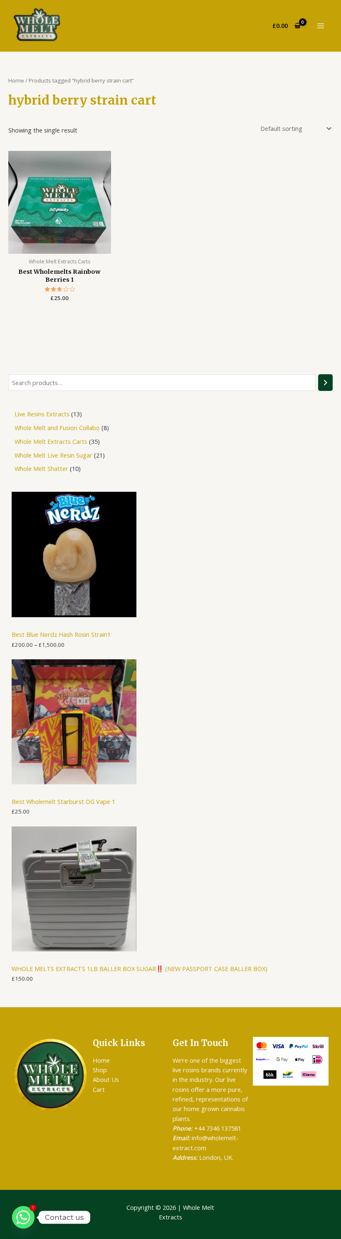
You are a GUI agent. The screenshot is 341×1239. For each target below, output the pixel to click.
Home (16, 80)
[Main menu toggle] (320, 26)
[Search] (325, 382)
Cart (99, 1089)
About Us (106, 1079)
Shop (100, 1070)
